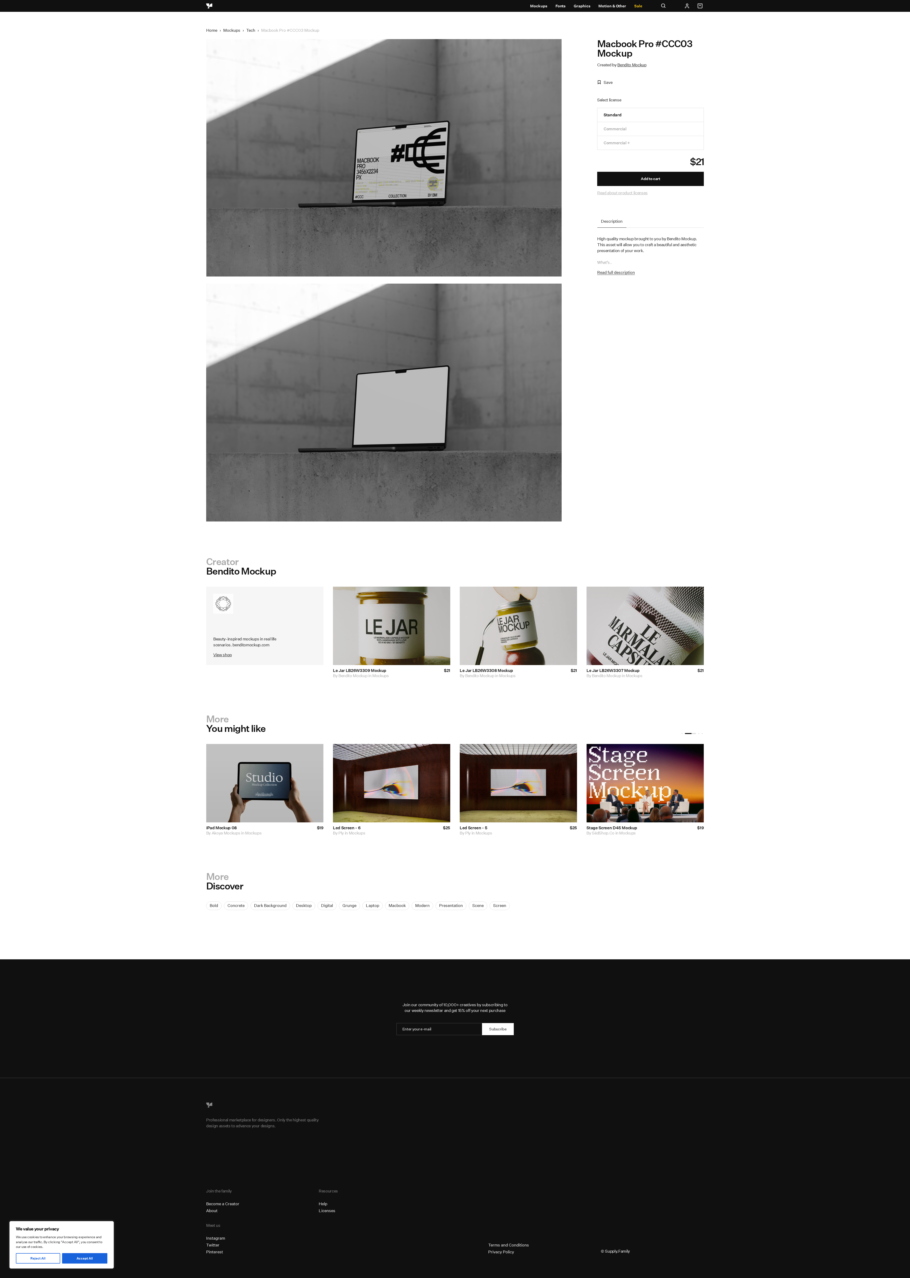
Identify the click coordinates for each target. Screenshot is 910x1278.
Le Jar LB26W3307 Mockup (613, 670)
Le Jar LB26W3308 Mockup (486, 670)
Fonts (560, 6)
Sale (638, 6)
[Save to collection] (440, 596)
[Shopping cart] (701, 6)
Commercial (615, 128)
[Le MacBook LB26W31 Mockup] (264, 783)
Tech (250, 30)
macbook (397, 905)
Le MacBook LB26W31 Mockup (235, 827)
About (212, 1210)
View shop (222, 654)
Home (211, 30)
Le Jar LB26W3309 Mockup (359, 670)
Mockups (538, 6)
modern (422, 905)
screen (499, 905)
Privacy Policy (501, 1251)
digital (327, 905)
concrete (236, 905)
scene (478, 905)
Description (612, 221)
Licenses (327, 1210)
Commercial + (617, 142)
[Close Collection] (645, 783)
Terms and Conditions (508, 1244)
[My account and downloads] (687, 6)
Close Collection (602, 827)
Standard (612, 114)
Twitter (212, 1244)
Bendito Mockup (631, 64)
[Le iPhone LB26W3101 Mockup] (518, 783)
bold (214, 905)
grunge (349, 905)
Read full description (616, 272)
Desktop (304, 905)
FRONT (599, 833)
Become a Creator (222, 1203)
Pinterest (214, 1251)
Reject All (38, 1258)
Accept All (85, 1258)
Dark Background (270, 905)
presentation (451, 905)
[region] (61, 1245)
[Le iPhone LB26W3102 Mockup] (391, 783)
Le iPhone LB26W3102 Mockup (362, 827)
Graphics (582, 6)
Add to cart (650, 179)
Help (323, 1203)
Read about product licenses (622, 192)
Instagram (215, 1238)
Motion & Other (612, 6)
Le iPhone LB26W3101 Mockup (489, 827)
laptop (372, 905)
